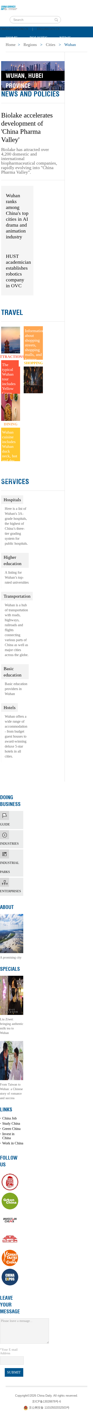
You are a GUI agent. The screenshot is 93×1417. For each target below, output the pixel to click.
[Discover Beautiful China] (10, 1239)
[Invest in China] (10, 1220)
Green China (11, 1129)
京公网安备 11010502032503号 (49, 1408)
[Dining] (10, 410)
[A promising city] (11, 933)
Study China (11, 1123)
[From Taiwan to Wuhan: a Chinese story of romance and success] (11, 1060)
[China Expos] (10, 1277)
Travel (12, 312)
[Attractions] (10, 342)
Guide (11, 815)
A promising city (10, 957)
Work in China (12, 1143)
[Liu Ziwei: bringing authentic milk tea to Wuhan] (11, 995)
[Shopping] (33, 376)
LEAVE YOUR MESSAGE (10, 1305)
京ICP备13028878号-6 (46, 1401)
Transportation (17, 596)
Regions (71, 49)
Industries (11, 834)
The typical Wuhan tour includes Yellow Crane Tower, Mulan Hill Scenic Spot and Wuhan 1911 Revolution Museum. (11, 378)
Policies (38, 38)
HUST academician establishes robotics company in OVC (18, 270)
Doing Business (10, 801)
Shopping (33, 363)
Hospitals (12, 499)
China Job (9, 1118)
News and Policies (30, 93)
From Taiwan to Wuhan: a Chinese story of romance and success (11, 1091)
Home (12, 38)
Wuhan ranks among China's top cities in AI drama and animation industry (17, 216)
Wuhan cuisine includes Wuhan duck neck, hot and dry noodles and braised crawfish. (9, 445)
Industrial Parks (11, 853)
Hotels (10, 707)
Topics (43, 49)
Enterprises (11, 882)
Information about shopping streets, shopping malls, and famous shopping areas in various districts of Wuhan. (34, 344)
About (7, 907)
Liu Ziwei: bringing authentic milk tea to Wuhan (11, 1026)
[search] (56, 19)
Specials (15, 49)
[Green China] (10, 1201)
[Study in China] (10, 1182)
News (65, 38)
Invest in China (8, 1136)
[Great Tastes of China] (10, 1258)
